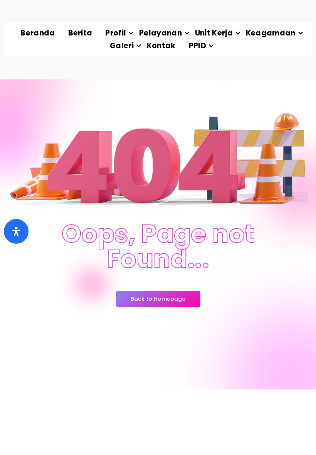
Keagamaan (271, 33)
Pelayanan (160, 33)
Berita (80, 33)
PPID (197, 45)
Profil (115, 33)
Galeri (122, 45)
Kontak (161, 45)
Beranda (37, 33)
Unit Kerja (214, 33)
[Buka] (16, 231)
